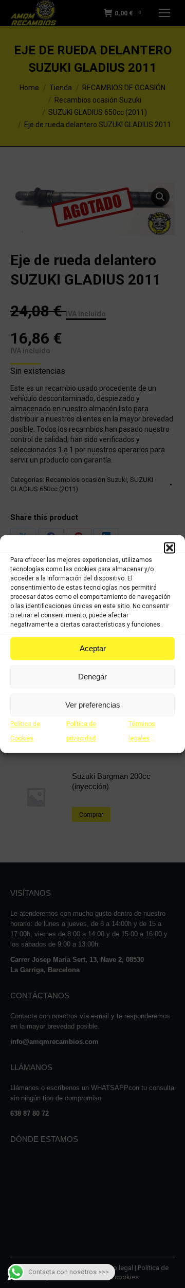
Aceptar (93, 648)
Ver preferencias (92, 704)
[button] (169, 547)
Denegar (92, 676)
